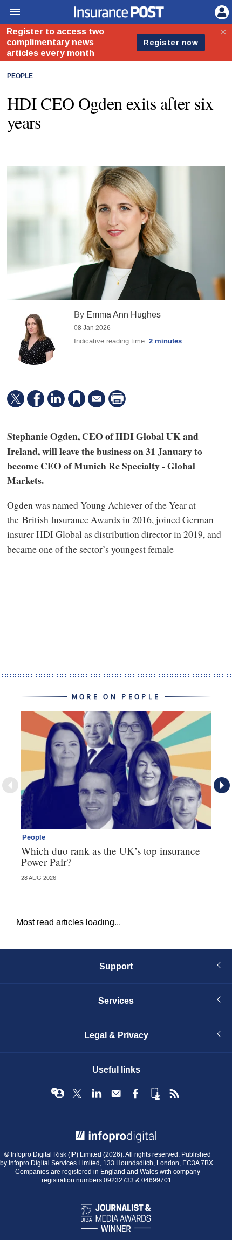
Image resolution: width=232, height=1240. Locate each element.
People (20, 76)
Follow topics (57, 1093)
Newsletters (116, 1093)
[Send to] (96, 398)
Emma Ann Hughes (123, 314)
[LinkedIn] (56, 398)
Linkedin (96, 1093)
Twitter (77, 1093)
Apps (154, 1093)
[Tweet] (15, 398)
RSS (174, 1093)
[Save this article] (76, 398)
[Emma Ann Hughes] (34, 338)
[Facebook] (35, 398)
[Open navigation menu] (10, 12)
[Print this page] (117, 398)
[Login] (220, 11)
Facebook (135, 1093)
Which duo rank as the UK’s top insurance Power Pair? (110, 856)
